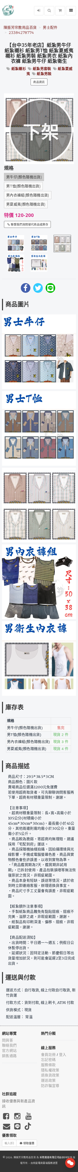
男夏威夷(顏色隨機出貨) (25, 204)
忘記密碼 (48, 1060)
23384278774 (21, 32)
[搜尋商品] (49, 10)
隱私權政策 (50, 1070)
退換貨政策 (50, 1075)
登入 (62, 1055)
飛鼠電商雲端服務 (43, 1163)
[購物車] (60, 10)
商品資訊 (39, 82)
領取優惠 (28, 1143)
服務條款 (48, 1065)
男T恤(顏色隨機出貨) (23, 186)
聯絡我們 (9, 1045)
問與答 (7, 1040)
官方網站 (9, 1051)
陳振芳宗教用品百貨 (20, 27)
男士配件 (50, 27)
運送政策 (48, 1081)
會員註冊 (48, 1055)
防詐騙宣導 (50, 1086)
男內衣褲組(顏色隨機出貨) (27, 195)
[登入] (38, 10)
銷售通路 (9, 1056)
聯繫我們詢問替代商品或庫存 (29, 224)
